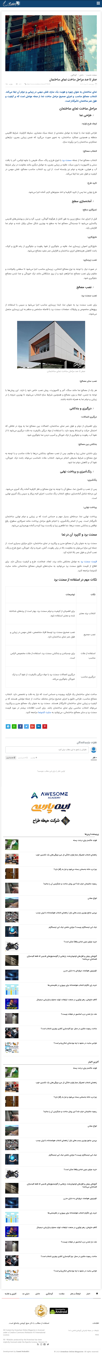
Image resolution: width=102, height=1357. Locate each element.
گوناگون (74, 75)
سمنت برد (67, 160)
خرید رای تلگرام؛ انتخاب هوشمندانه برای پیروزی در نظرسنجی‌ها (72, 985)
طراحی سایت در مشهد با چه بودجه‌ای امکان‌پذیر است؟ (75, 1043)
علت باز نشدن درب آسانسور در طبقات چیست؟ (79, 1014)
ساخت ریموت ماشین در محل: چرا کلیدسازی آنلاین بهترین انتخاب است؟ (69, 1028)
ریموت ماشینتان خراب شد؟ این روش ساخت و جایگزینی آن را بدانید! (70, 883)
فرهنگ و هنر (75, 1293)
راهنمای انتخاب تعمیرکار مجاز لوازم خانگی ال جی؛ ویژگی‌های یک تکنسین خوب (66, 854)
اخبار (88, 1293)
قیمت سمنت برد (89, 562)
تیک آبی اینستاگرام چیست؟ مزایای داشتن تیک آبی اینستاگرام (73, 927)
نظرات (10, 84)
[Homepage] (97, 1293)
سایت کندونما (44, 712)
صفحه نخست (91, 75)
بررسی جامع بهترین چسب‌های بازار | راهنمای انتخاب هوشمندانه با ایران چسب (66, 912)
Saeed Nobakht (22, 1351)
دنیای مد (25, 1293)
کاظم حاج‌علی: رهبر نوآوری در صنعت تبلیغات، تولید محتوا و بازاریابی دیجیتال (67, 999)
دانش (81, 75)
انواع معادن (92, 898)
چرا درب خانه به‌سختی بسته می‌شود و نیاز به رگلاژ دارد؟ (75, 869)
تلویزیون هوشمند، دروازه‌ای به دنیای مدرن (80, 970)
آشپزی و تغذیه (10, 1293)
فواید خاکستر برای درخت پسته (85, 840)
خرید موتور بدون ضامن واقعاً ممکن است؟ (80, 941)
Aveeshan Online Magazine (71, 1351)
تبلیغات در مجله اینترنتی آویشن (87, 1330)
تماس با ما (72, 1330)
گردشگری (49, 1293)
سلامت (61, 1293)
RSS (97, 1334)
